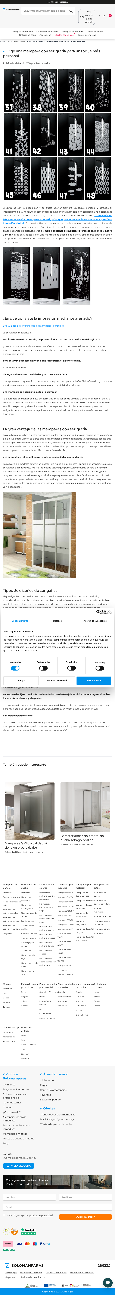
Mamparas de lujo (102, 929)
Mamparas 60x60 (65, 892)
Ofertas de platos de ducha (56, 1124)
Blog (10, 41)
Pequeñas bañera (65, 975)
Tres (23, 1040)
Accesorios (45, 35)
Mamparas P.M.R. (101, 933)
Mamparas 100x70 (66, 906)
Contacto (8, 1107)
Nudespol (80, 996)
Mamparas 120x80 (66, 924)
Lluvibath (25, 1058)
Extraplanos (63, 992)
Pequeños (62, 1006)
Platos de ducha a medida (18, 1138)
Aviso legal (11, 1272)
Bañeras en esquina (11, 897)
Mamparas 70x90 (65, 902)
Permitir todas (94, 680)
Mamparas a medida (72, 31)
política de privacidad (41, 1215)
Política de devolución (33, 1277)
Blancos (24, 1006)
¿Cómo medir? (12, 1112)
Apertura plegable (29, 938)
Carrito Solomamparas (53, 1090)
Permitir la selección (57, 680)
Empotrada (8, 1032)
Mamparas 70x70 (65, 897)
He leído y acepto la (30, 1215)
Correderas (26, 951)
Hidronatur (81, 1006)
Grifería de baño (27, 35)
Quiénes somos (12, 1102)
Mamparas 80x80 (65, 929)
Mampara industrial (102, 916)
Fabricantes (19, 41)
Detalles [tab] (57, 621)
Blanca (97, 996)
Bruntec (79, 1010)
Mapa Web (11, 1277)
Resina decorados (47, 1018)
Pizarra (42, 996)
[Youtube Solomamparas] (105, 1265)
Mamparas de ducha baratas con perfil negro (47, 961)
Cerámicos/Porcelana (49, 992)
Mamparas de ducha (22, 31)
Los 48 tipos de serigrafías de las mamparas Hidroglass (33, 325)
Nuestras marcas (87, 35)
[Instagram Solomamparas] (102, 1265)
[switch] (43, 668)
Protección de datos (31, 1272)
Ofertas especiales (64, 35)
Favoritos (45, 1094)
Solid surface (45, 1014)
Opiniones (9, 1084)
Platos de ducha (95, 31)
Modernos (62, 1001)
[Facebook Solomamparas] (99, 1265)
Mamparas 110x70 (65, 915)
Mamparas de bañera (47, 31)
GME (5, 993)
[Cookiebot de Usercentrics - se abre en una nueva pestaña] (98, 612)
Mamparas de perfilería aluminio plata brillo (47, 895)
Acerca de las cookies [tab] (95, 621)
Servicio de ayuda (19, 1165)
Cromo (97, 1006)
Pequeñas (62, 970)
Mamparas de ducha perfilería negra (46, 907)
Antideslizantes (64, 996)
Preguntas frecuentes (16, 1089)
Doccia (6, 998)
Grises (24, 1001)
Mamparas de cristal (85, 900)
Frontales (7, 892)
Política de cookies (56, 1272)
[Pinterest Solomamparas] (108, 1265)
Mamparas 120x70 (65, 920)
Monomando (9, 1037)
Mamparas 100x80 (66, 911)
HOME (2, 41)
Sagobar (25, 1054)
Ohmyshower (82, 1015)
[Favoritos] (99, 15)
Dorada (97, 1001)
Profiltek (7, 1002)
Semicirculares (27, 921)
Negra (96, 992)
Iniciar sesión (47, 1080)
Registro (45, 1085)
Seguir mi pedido (50, 1099)
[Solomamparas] (31, 1265)
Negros (24, 996)
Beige (23, 992)
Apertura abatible (29, 933)
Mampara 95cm (65, 965)
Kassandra (7, 988)
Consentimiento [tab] (20, 621)
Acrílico (42, 1009)
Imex (23, 1035)
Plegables (7, 933)
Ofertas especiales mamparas (57, 1114)
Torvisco (6, 1007)
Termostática (9, 1041)
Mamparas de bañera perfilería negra (46, 918)
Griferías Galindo (28, 1045)
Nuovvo (79, 1001)
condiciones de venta (82, 1272)
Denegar (21, 680)
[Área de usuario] (104, 16)
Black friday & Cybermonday (57, 1119)
